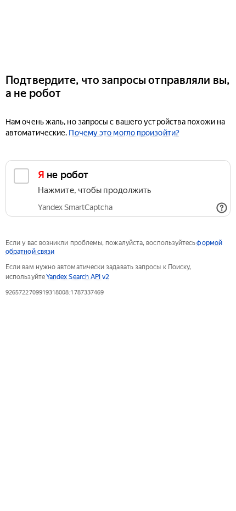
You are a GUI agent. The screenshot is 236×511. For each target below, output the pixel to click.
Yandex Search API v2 (78, 277)
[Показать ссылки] (222, 208)
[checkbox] (118, 188)
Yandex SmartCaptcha (75, 207)
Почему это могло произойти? (124, 132)
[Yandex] (118, 32)
